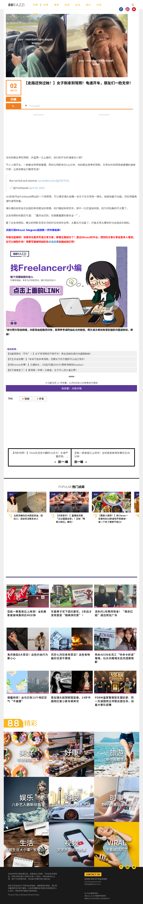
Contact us (93, 874)
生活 (77, 4)
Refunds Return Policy (30, 894)
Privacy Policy (14, 894)
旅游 (67, 4)
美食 (56, 4)
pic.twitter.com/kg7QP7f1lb (53, 180)
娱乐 (88, 4)
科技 (99, 4)
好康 (35, 4)
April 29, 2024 (37, 188)
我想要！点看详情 (71, 388)
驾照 (26, 398)
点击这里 (54, 241)
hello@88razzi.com (92, 884)
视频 (35, 14)
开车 (41, 398)
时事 (45, 4)
